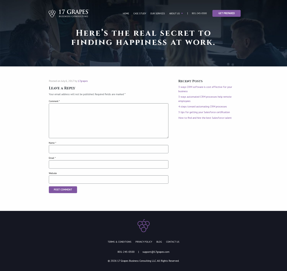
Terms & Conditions (119, 241)
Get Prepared (226, 13)
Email (52, 157)
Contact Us (172, 241)
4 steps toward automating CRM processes (202, 106)
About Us (174, 13)
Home (126, 13)
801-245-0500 (199, 13)
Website (53, 173)
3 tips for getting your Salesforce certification (204, 112)
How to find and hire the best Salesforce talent (205, 117)
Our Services (157, 13)
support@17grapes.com (156, 251)
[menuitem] (126, 13)
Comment (54, 101)
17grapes (83, 81)
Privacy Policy (144, 241)
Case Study (139, 13)
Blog (159, 241)
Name (52, 142)
